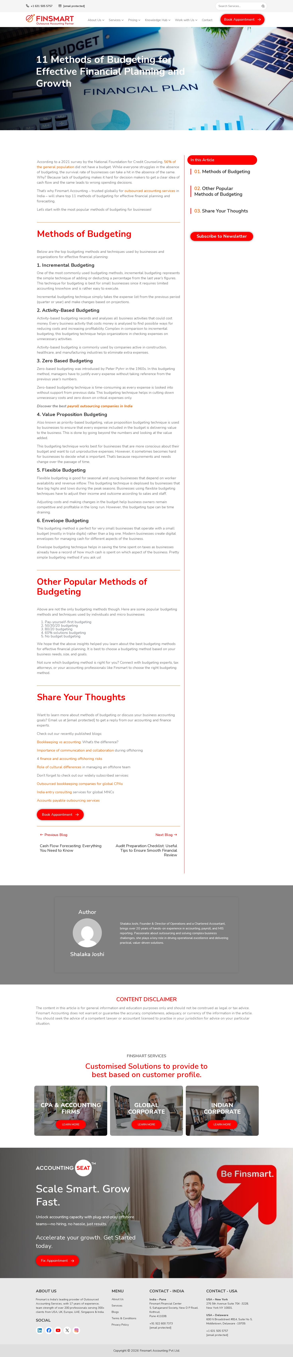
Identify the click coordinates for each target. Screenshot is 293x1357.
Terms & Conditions (124, 1318)
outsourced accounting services (149, 190)
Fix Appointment (54, 1260)
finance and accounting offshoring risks (70, 758)
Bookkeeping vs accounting (59, 742)
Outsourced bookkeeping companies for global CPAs (80, 783)
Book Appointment (239, 19)
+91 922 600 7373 (161, 1323)
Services (115, 20)
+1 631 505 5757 (41, 6)
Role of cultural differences (59, 767)
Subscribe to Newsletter (222, 236)
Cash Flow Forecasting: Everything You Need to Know (70, 848)
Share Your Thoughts (221, 211)
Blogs (115, 1312)
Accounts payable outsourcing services (68, 800)
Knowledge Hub (156, 20)
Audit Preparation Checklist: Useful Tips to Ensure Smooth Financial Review (146, 850)
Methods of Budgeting (222, 172)
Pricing (132, 20)
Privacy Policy (120, 1325)
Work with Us (184, 20)
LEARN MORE (71, 1124)
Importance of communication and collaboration (75, 750)
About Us (94, 20)
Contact (207, 20)
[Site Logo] (54, 19)
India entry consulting (54, 792)
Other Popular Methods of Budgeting (218, 191)
